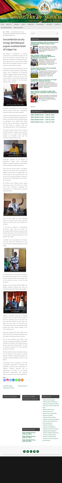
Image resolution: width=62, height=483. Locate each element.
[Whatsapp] (16, 380)
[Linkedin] (13, 380)
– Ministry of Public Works (49, 436)
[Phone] (31, 451)
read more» (42, 51)
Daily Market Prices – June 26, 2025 (42, 115)
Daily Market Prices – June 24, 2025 (42, 120)
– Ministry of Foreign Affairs (49, 413)
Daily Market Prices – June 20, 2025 (42, 122)
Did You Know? (22, 386)
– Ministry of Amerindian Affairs (50, 404)
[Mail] (34, 451)
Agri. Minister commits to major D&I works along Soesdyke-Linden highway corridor (44, 92)
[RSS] (37, 451)
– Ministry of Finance (47, 411)
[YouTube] (27, 451)
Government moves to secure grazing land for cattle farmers (43, 68)
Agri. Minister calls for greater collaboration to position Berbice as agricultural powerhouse (43, 56)
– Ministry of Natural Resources (50, 433)
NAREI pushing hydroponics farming (8, 387)
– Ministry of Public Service (49, 434)
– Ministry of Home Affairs (49, 417)
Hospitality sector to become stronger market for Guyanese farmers (44, 80)
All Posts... (33, 106)
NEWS (7, 32)
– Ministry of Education (48, 409)
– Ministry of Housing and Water (50, 419)
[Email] (19, 380)
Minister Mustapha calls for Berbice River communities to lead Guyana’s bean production (45, 43)
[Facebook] (4, 380)
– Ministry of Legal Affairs (49, 427)
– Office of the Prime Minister (50, 402)
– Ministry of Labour (47, 425)
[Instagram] (7, 380)
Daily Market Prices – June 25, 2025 (42, 117)
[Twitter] (10, 380)
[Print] (22, 380)
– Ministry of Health (47, 415)
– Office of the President (48, 400)
